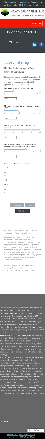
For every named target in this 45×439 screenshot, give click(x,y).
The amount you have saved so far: (19, 88)
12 (7, 171)
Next (30, 205)
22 (7, 176)
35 (7, 188)
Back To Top (34, 430)
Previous (17, 205)
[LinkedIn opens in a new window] (34, 46)
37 (7, 193)
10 (7, 167)
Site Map (4, 422)
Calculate (22, 211)
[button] (36, 23)
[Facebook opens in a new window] (41, 46)
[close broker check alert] (41, 2)
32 (7, 184)
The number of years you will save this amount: (20, 126)
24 (7, 180)
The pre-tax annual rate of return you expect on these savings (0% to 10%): (20, 145)
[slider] (22, 91)
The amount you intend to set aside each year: (21, 106)
